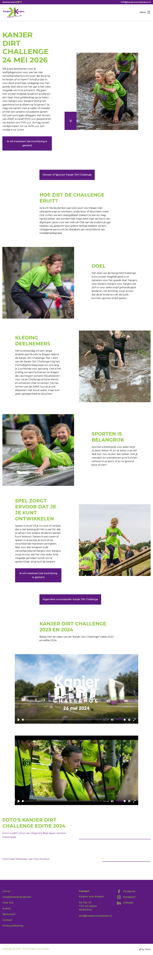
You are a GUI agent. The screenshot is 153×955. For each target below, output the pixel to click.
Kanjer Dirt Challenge (27, 28)
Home (6, 28)
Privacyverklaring (12, 925)
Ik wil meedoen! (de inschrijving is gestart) (27, 143)
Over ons (7, 902)
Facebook (129, 891)
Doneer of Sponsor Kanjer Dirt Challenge (67, 174)
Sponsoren (9, 914)
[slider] (62, 719)
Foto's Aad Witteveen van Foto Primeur (26, 859)
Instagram (129, 897)
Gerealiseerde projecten (16, 897)
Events (6, 908)
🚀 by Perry (145, 949)
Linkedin (128, 902)
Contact (7, 920)
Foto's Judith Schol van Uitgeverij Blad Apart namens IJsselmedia (115, 835)
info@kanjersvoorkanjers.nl (95, 915)
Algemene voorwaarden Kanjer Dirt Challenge (70, 599)
